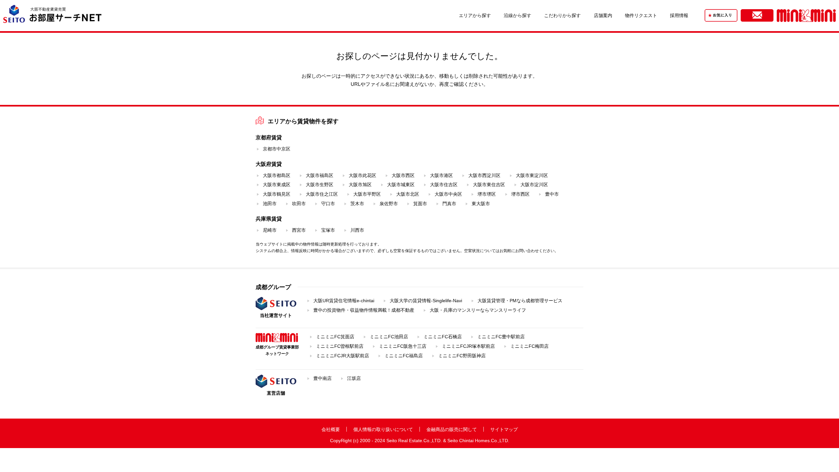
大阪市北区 (407, 194)
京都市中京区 (276, 148)
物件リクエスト (641, 15)
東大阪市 (481, 203)
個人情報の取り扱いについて (383, 429)
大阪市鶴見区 (276, 194)
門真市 (449, 203)
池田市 (270, 203)
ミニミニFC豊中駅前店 (501, 336)
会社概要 (331, 429)
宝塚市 (328, 230)
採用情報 (679, 15)
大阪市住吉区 (444, 184)
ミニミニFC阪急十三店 (402, 346)
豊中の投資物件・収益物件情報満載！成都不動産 (363, 310)
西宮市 (299, 230)
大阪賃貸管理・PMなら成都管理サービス (520, 300)
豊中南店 (322, 378)
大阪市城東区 (401, 184)
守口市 (328, 203)
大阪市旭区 (360, 184)
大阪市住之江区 (322, 194)
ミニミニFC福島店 (403, 355)
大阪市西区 (403, 175)
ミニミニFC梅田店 (529, 346)
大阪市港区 (441, 175)
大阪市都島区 (276, 175)
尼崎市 (270, 230)
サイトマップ (504, 429)
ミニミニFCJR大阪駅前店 (342, 355)
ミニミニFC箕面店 (335, 336)
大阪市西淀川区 (484, 175)
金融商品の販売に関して (451, 429)
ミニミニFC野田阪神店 (462, 355)
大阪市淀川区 (534, 184)
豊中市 (552, 194)
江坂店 (354, 378)
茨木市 (357, 203)
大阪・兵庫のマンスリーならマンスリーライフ (478, 310)
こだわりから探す (562, 15)
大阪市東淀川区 (532, 175)
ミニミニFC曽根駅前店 (339, 346)
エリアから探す (475, 15)
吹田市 (299, 203)
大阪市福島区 (319, 175)
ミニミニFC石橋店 (442, 336)
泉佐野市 (389, 203)
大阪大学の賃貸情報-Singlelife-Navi (426, 300)
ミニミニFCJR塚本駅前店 (468, 346)
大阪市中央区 (448, 194)
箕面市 (420, 203)
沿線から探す (517, 15)
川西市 (357, 230)
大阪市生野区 (319, 184)
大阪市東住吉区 (489, 184)
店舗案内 (603, 15)
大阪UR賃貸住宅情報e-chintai (343, 300)
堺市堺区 (487, 194)
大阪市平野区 (367, 194)
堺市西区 (520, 194)
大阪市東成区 (276, 184)
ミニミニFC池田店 (389, 336)
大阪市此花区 (362, 175)
